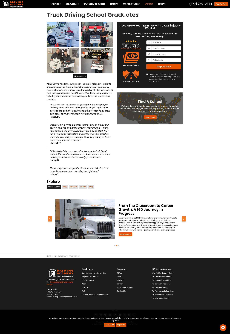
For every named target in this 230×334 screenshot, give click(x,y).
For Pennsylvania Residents (163, 291)
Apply (84, 284)
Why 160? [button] (149, 4)
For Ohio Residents (159, 287)
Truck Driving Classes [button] (94, 4)
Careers (120, 284)
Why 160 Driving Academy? (163, 273)
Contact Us (121, 291)
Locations (56, 4)
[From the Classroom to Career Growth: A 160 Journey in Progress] (85, 219)
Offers (83, 187)
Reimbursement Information (94, 273)
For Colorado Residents (161, 280)
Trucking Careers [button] (131, 4)
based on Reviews (131, 49)
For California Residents (161, 276)
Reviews (73, 187)
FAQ (65, 187)
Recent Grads (54, 187)
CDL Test (85, 287)
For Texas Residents (160, 298)
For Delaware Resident (161, 284)
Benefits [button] (114, 4)
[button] (50, 219)
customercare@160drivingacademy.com (62, 297)
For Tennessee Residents (162, 294)
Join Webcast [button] (72, 4)
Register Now (164, 66)
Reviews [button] (161, 4)
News (119, 276)
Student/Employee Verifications (95, 294)
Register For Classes (90, 276)
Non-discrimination (125, 287)
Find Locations (88, 280)
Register (221, 4)
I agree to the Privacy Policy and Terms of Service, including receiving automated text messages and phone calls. (164, 78)
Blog (91, 187)
